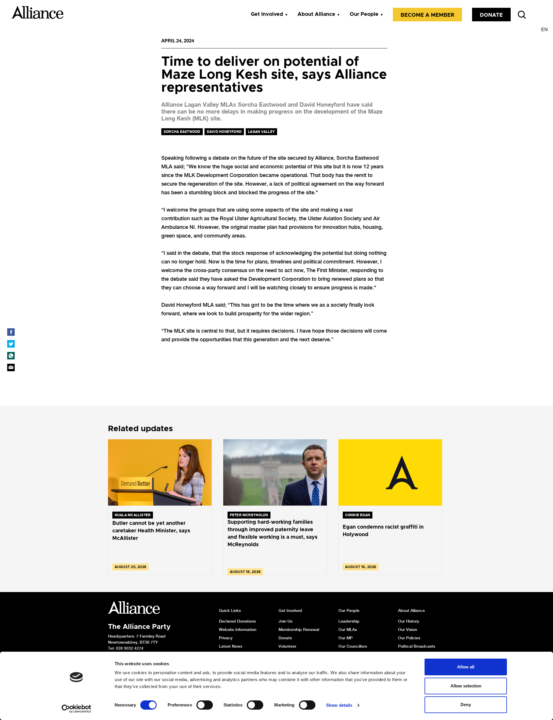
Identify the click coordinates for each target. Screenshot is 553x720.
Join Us (285, 621)
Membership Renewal (299, 629)
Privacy (225, 638)
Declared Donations (237, 621)
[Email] (11, 367)
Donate (491, 15)
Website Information (237, 629)
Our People (364, 14)
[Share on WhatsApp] (11, 355)
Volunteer (287, 646)
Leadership (348, 621)
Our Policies (409, 638)
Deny (466, 704)
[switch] (204, 705)
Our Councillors (352, 646)
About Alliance (316, 14)
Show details (339, 705)
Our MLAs (347, 629)
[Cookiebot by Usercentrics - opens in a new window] (76, 708)
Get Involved (267, 14)
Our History (408, 621)
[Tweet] (11, 344)
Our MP (345, 638)
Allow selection (465, 685)
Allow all (465, 666)
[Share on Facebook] (11, 332)
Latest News (230, 646)
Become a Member (427, 15)
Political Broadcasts (416, 646)
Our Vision (407, 629)
